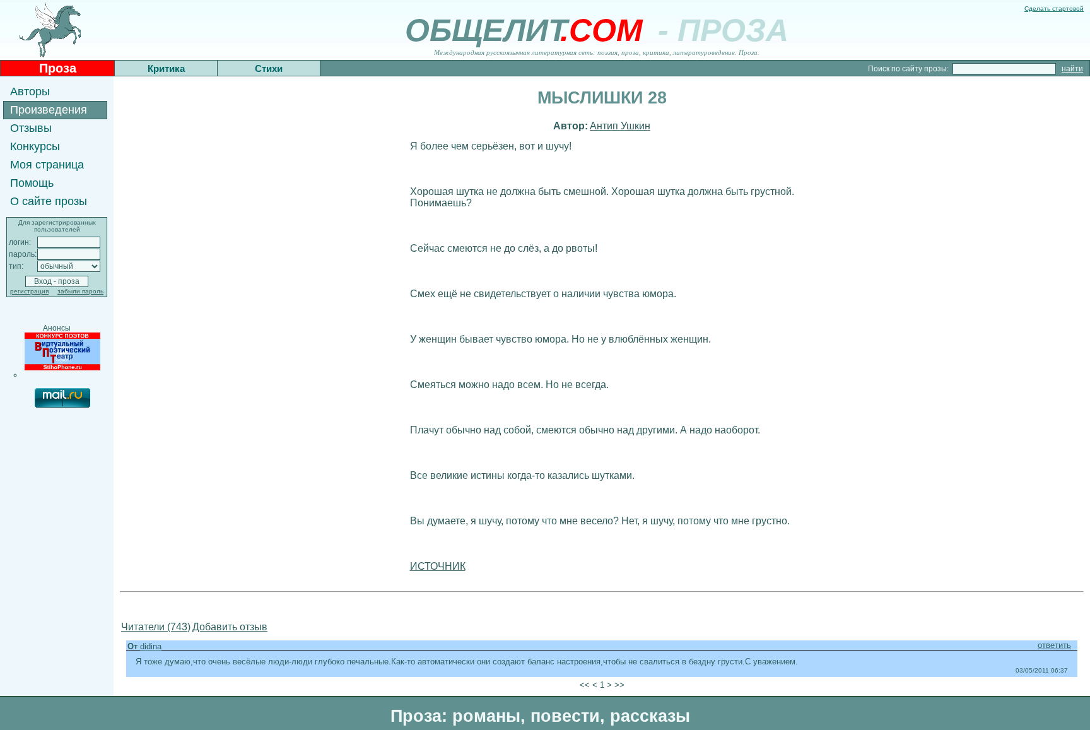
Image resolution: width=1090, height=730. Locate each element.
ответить (1054, 645)
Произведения (48, 109)
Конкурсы (35, 146)
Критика (166, 68)
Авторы (30, 91)
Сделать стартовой (1054, 8)
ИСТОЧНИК (438, 566)
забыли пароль (80, 291)
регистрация (29, 291)
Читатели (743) (155, 626)
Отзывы (31, 128)
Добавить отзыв (229, 626)
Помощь (32, 183)
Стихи (269, 68)
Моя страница (47, 164)
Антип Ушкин (620, 126)
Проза (57, 68)
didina (150, 646)
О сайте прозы (48, 201)
